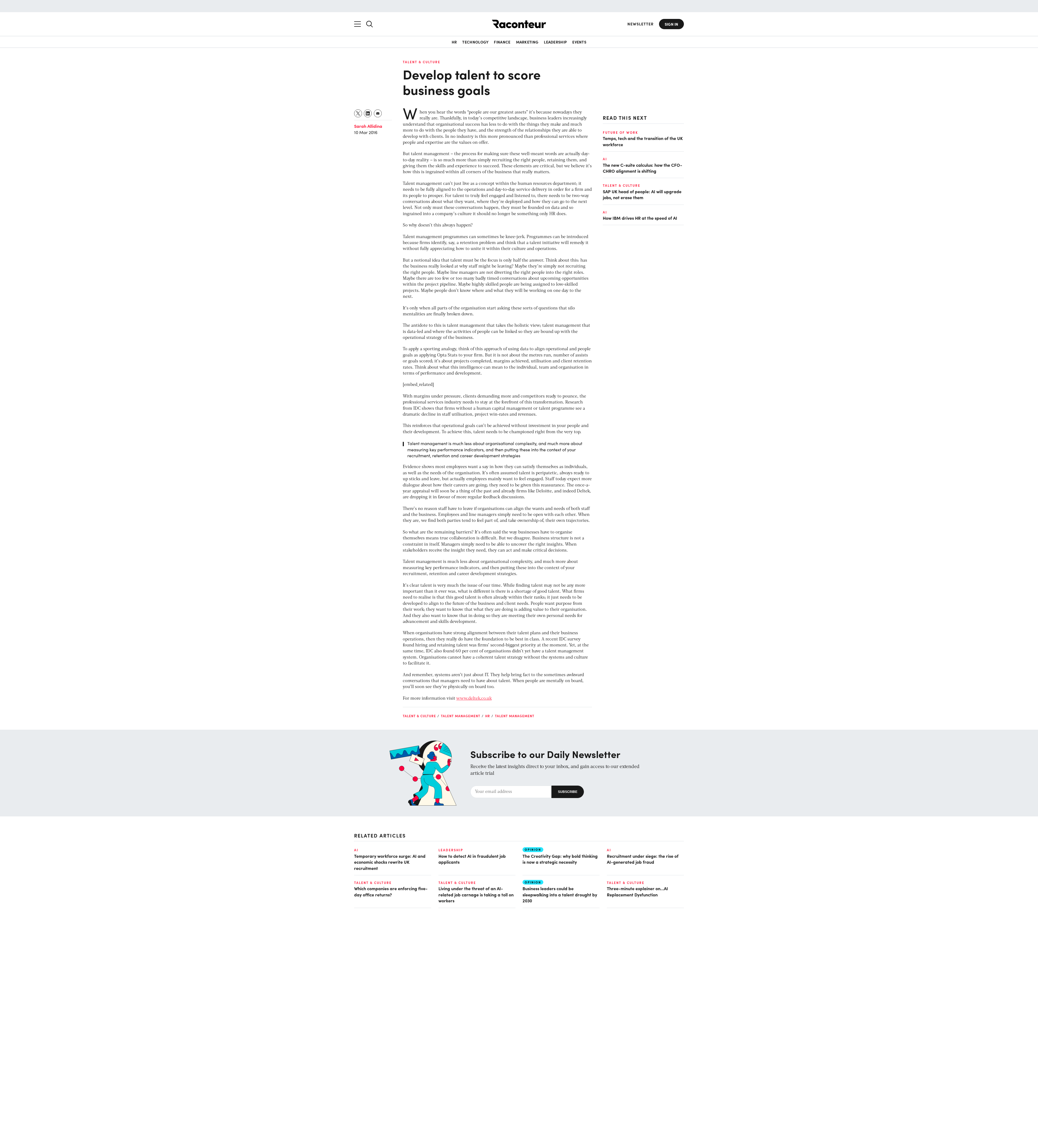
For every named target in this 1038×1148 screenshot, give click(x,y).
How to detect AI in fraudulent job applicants (472, 859)
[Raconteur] (519, 24)
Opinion (533, 849)
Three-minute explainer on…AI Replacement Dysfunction (637, 891)
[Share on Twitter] (358, 113)
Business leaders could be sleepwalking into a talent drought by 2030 (560, 894)
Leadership (555, 42)
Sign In (671, 24)
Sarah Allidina (368, 126)
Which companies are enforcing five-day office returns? (391, 891)
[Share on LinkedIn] (368, 113)
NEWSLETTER (640, 23)
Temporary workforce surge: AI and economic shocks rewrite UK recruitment (389, 862)
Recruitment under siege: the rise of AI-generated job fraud (642, 859)
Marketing (527, 42)
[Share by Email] (378, 113)
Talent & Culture (421, 62)
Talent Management (460, 716)
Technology (475, 42)
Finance (502, 42)
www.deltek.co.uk (474, 698)
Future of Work (620, 132)
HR (454, 42)
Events (579, 42)
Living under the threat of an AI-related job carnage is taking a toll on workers (476, 894)
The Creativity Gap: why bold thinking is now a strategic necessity (560, 859)
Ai (605, 159)
